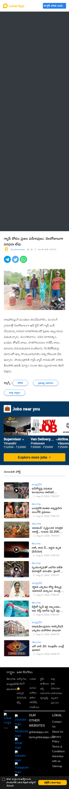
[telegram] (8, 261)
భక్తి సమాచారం (45, 691)
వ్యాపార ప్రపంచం (55, 700)
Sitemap (57, 766)
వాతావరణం (56, 693)
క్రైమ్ (42, 678)
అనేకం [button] (13, 225)
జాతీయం (44, 683)
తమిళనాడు (12, 689)
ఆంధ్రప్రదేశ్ (16, 17)
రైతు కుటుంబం (55, 686)
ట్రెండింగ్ (21, 683)
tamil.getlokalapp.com (42, 737)
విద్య (53, 678)
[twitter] (16, 261)
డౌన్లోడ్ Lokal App (52, 782)
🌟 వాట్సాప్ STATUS (21, 693)
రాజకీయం (35, 707)
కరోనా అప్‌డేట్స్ (33, 700)
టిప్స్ (19, 702)
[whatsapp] (24, 261)
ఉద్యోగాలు (21, 678)
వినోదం (33, 692)
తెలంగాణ (15, 26)
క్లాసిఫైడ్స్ (44, 697)
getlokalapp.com (39, 732)
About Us (57, 731)
